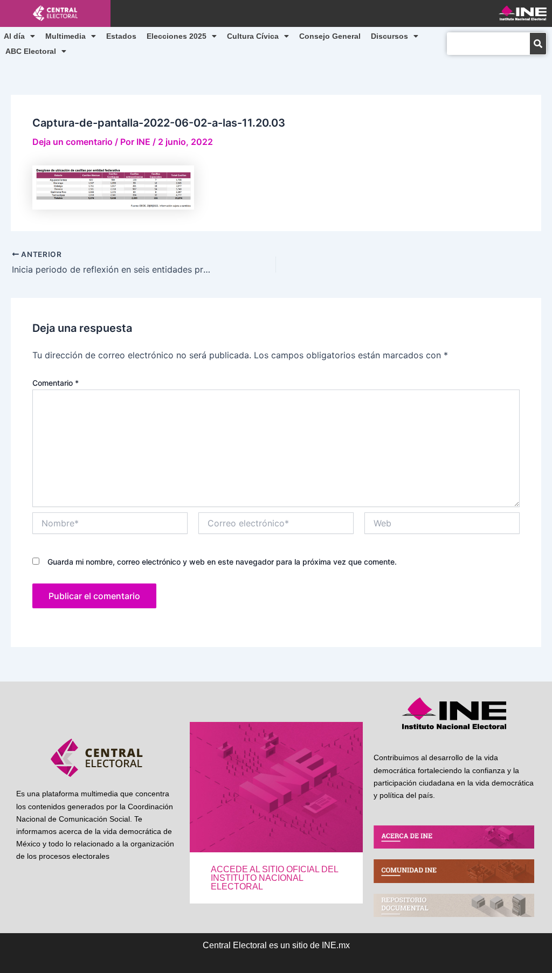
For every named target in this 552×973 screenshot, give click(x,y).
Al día (14, 36)
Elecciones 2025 (176, 36)
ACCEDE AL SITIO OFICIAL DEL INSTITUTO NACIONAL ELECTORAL (274, 878)
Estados (121, 36)
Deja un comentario (72, 141)
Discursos (389, 36)
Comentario (55, 382)
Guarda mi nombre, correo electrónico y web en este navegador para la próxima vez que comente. (222, 561)
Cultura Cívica (253, 36)
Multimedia (65, 36)
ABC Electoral (30, 51)
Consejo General (330, 36)
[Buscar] (538, 43)
